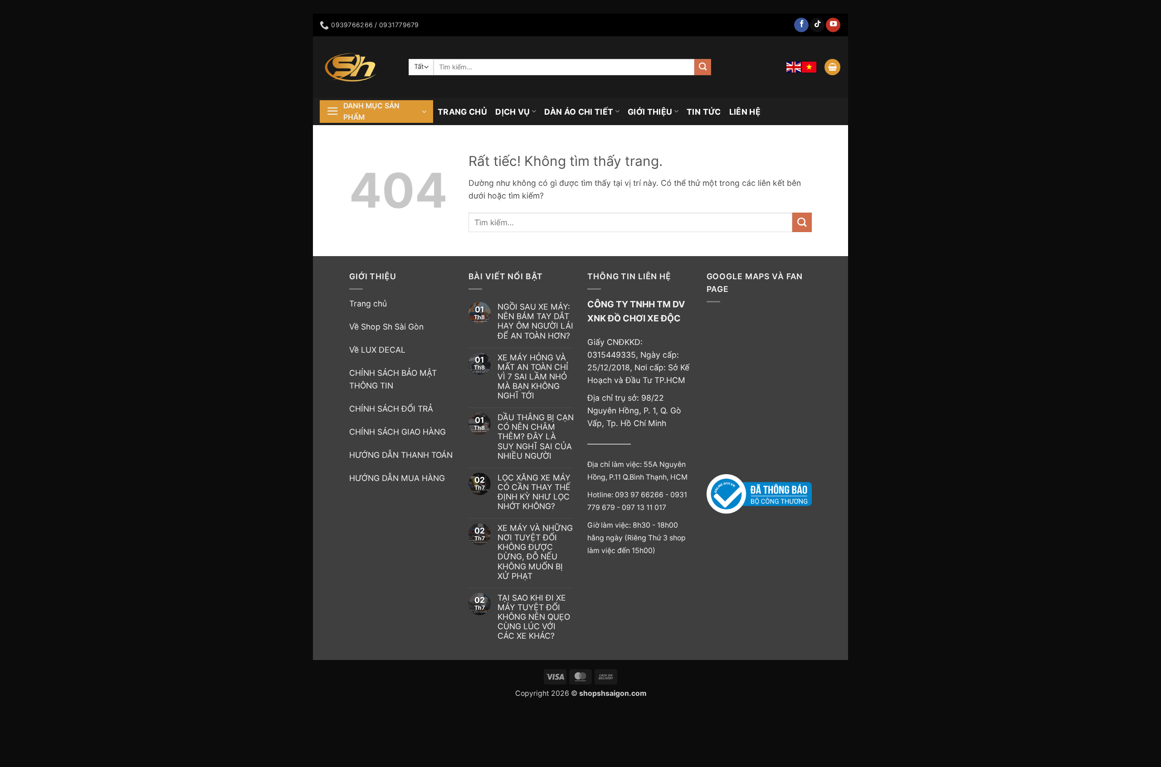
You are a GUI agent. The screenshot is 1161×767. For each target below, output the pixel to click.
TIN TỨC (704, 112)
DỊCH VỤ (512, 112)
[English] (794, 67)
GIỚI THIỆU (650, 112)
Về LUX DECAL (377, 349)
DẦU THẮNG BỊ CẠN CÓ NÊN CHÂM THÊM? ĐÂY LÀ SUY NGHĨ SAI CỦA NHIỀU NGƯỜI (536, 436)
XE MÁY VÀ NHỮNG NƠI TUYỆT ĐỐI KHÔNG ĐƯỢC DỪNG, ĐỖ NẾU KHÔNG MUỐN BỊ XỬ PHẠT (535, 552)
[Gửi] (702, 67)
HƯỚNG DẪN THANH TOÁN (401, 455)
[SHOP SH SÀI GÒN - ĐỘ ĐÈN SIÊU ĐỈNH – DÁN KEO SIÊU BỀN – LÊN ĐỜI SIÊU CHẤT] (357, 67)
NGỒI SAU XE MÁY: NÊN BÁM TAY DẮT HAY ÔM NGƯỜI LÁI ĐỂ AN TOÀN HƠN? (535, 321)
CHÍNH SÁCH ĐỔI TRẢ (391, 408)
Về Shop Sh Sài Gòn (386, 326)
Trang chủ (368, 303)
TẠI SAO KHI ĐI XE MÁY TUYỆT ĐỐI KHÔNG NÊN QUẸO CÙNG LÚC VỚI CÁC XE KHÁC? (534, 617)
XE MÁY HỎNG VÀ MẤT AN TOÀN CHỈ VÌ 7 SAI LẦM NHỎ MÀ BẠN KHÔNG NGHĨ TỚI (533, 376)
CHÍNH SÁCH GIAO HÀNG (397, 432)
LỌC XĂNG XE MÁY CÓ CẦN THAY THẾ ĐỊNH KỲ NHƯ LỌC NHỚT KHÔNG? (534, 492)
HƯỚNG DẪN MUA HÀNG (397, 478)
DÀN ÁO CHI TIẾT (578, 112)
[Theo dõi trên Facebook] (801, 25)
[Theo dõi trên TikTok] (817, 25)
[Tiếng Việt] (809, 67)
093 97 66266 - (642, 494)
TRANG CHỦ (462, 112)
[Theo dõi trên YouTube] (833, 25)
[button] (832, 67)
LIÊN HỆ (745, 112)
